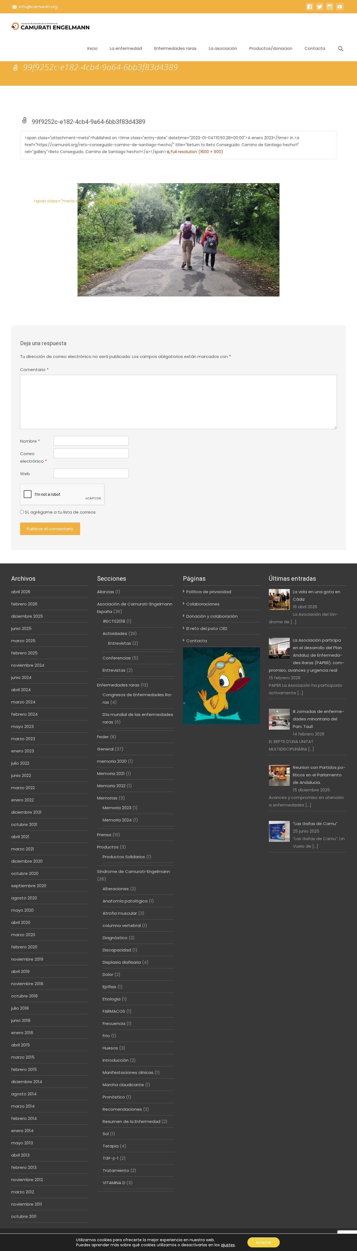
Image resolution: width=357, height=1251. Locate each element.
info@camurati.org (38, 6)
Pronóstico (114, 1097)
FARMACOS (114, 1011)
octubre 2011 (24, 1216)
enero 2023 (22, 751)
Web (25, 474)
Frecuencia (114, 1023)
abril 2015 (20, 1045)
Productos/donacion (270, 48)
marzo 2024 (23, 702)
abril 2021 (20, 837)
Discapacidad (117, 950)
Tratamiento (116, 1170)
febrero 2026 (24, 604)
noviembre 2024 (27, 665)
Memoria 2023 (117, 808)
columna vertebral (122, 925)
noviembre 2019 (27, 959)
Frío (106, 1036)
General (105, 749)
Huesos (110, 1048)
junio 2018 (20, 1020)
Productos (108, 847)
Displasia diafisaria (122, 962)
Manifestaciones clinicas (128, 1072)
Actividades (115, 633)
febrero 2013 (24, 1167)
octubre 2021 (24, 824)
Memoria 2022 (111, 786)
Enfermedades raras (175, 48)
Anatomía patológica (125, 901)
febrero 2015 (24, 1069)
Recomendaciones (122, 1109)
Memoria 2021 (111, 773)
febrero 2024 (24, 714)
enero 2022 (22, 800)
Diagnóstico (115, 938)
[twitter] (320, 9)
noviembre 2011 (26, 1204)
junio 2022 (21, 775)
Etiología (111, 999)
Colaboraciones (202, 604)
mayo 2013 (22, 1143)
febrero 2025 (24, 653)
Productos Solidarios (124, 857)
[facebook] (309, 9)
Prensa (104, 835)
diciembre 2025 (27, 616)
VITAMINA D (114, 1183)
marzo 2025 (23, 641)
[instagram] (330, 9)
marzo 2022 (23, 788)
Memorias (107, 798)
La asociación (223, 48)
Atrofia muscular (120, 913)
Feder (103, 737)
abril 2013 (20, 1155)
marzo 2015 (23, 1057)
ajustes (228, 1244)
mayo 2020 (22, 910)
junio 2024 (21, 677)
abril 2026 (20, 592)
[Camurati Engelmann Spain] (45, 24)
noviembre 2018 (27, 984)
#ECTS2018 (114, 621)
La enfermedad (126, 48)
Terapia (111, 1146)
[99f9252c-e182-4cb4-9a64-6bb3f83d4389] (178, 239)
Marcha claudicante (123, 1085)
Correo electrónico (33, 457)
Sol (106, 1134)
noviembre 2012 (27, 1180)
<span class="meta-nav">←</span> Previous (80, 201)
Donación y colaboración (212, 616)
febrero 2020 (24, 947)
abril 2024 (21, 690)
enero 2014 (22, 1131)
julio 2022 (20, 763)
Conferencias (117, 658)
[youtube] (340, 9)
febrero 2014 (24, 1118)
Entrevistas (119, 643)
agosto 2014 (24, 1094)
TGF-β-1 (111, 1158)
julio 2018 (20, 1008)
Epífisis (109, 987)
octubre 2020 (24, 873)
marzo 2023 (23, 739)
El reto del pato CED (206, 628)
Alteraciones (116, 889)
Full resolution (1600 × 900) (197, 151)
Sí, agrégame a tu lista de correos (60, 512)
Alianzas (105, 592)
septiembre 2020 (28, 886)
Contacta (315, 48)
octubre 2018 (24, 996)
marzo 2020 (23, 935)
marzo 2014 (23, 1106)
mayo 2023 (22, 726)
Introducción (116, 1060)
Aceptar (263, 1242)
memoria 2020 (112, 761)
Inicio (92, 48)
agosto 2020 (24, 898)
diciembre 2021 (26, 812)
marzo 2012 (22, 1192)
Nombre (30, 441)
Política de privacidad (208, 592)
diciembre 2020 (27, 861)
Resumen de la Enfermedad (131, 1121)
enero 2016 (22, 1033)
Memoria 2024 (117, 820)
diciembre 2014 (26, 1082)
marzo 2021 (22, 849)
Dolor (108, 974)
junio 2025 (21, 628)
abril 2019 (20, 971)
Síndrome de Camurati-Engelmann (133, 871)
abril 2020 (20, 922)
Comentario (34, 369)
